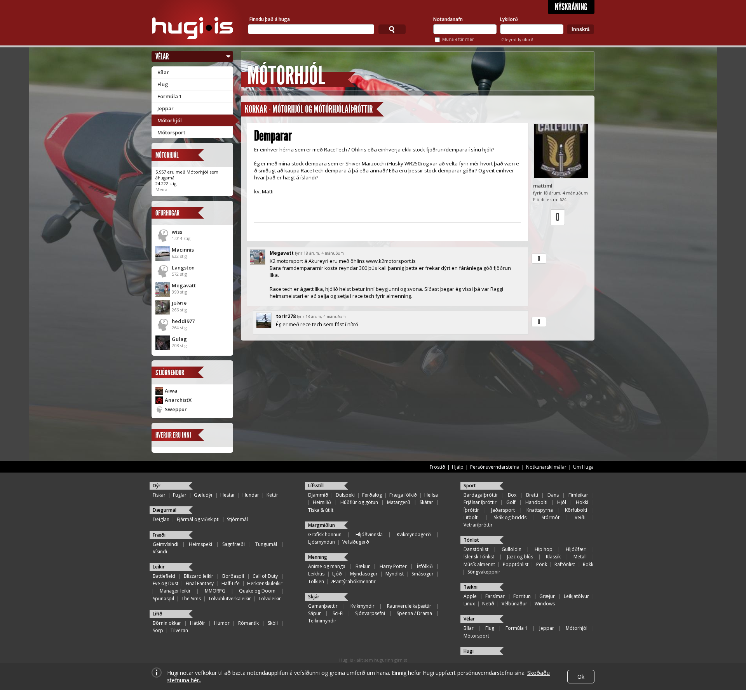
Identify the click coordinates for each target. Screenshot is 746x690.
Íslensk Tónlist (479, 556)
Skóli (273, 623)
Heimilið (322, 502)
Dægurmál (164, 510)
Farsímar (495, 596)
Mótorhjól (169, 120)
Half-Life (230, 583)
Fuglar (179, 495)
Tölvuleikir (269, 598)
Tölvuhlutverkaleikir (229, 598)
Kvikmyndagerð (414, 534)
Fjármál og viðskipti (198, 519)
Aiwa (171, 390)
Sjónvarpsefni (370, 613)
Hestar (227, 495)
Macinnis (183, 249)
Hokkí (582, 502)
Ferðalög (372, 495)
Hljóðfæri (576, 549)
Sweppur (176, 409)
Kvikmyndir (362, 606)
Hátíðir (197, 623)
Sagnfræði (233, 544)
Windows (545, 603)
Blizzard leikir (198, 576)
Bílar (163, 72)
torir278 (286, 316)
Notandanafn (448, 19)
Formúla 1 (169, 96)
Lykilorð (509, 19)
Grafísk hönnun (325, 534)
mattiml (543, 185)
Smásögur (422, 573)
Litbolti (471, 517)
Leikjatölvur (576, 596)
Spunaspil (163, 598)
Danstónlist (476, 549)
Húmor (222, 623)
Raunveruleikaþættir (409, 606)
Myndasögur (364, 573)
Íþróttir (471, 510)
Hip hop (544, 549)
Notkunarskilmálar (546, 467)
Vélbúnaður (514, 603)
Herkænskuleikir (264, 583)
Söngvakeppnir (483, 571)
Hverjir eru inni (173, 435)
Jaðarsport (503, 510)
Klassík (553, 556)
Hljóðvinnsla (369, 534)
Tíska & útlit (320, 510)
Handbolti (536, 502)
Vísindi (160, 551)
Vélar (162, 56)
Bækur (363, 566)
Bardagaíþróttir (481, 495)
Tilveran (179, 630)
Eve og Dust (165, 583)
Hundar (250, 495)
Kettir (272, 495)
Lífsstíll (316, 485)
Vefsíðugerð (355, 542)
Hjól (561, 502)
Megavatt (184, 285)
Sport (470, 485)
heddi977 (183, 321)
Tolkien (316, 581)
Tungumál (266, 544)
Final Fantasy (200, 583)
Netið (488, 603)
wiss (177, 231)
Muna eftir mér (458, 39)
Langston (183, 267)
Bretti (532, 495)
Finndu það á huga (269, 19)
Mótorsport (171, 132)
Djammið (318, 495)
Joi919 (179, 303)
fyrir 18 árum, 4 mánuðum (319, 253)
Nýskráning (571, 7)
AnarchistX (178, 399)
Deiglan (161, 519)
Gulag (179, 338)
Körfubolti (576, 510)
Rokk (588, 564)
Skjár (313, 596)
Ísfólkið (425, 566)
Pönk (541, 564)
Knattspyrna (539, 510)
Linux (469, 603)
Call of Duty (265, 576)
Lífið (157, 613)
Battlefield (164, 576)
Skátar (426, 502)
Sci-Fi (338, 613)
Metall (580, 556)
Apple (470, 596)
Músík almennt (479, 564)
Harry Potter (393, 566)
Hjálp (458, 467)
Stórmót (551, 517)
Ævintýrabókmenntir (353, 581)
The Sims (191, 598)
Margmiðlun (321, 525)
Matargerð (398, 502)
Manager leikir (175, 590)
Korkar (256, 109)
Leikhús (316, 573)
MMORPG (215, 590)
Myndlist (394, 573)
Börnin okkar (167, 623)
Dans (553, 495)
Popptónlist (515, 564)
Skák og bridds (510, 517)
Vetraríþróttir (478, 524)
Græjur (547, 596)
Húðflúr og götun (359, 502)
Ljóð (337, 573)
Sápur (314, 613)
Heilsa (431, 495)
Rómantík (248, 623)
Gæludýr (203, 495)
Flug (162, 84)
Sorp (158, 630)
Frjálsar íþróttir (480, 502)
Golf (511, 502)
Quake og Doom (257, 590)
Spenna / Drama (414, 613)
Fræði (159, 535)
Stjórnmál (237, 519)
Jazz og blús (520, 556)
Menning (317, 557)
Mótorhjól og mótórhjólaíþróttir (322, 109)
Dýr (156, 485)
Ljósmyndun (321, 542)
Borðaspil (233, 576)
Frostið (437, 467)
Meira (161, 189)
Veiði (580, 517)
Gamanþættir (323, 606)
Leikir (159, 566)
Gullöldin (511, 549)
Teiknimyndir (322, 620)
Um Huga (583, 467)
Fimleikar (578, 495)
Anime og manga (326, 566)
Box (512, 495)
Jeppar (165, 108)
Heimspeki (200, 544)
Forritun (522, 596)
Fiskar (159, 495)
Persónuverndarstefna (494, 467)
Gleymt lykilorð (517, 39)
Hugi (469, 651)
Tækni (471, 587)
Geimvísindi (165, 544)
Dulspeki (345, 495)
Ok (580, 676)
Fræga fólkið (403, 495)
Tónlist (471, 540)
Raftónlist (564, 564)
